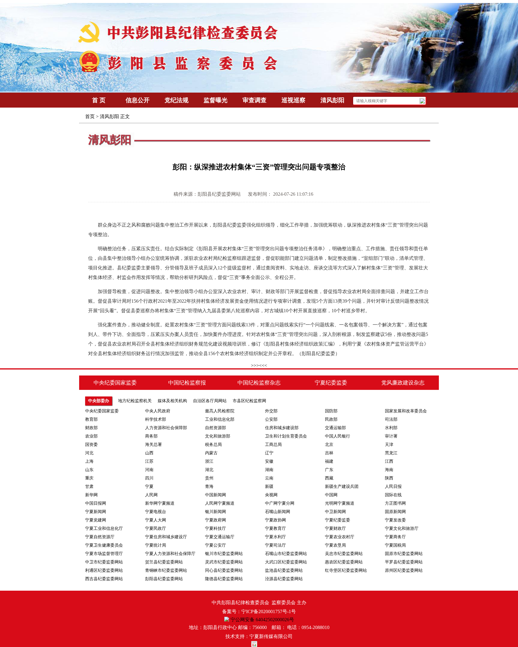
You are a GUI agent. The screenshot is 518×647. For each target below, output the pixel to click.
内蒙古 (211, 453)
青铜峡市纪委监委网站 (166, 570)
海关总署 (153, 444)
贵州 (209, 478)
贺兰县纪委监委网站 (164, 562)
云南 (269, 478)
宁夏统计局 (155, 545)
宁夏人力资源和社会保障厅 (170, 553)
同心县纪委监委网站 (224, 570)
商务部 (151, 436)
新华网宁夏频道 (159, 503)
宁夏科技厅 (215, 528)
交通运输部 (335, 428)
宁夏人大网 (155, 520)
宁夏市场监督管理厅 (104, 553)
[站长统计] (259, 644)
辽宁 (269, 453)
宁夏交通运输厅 (219, 537)
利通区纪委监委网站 (104, 570)
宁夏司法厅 (275, 545)
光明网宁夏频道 (339, 503)
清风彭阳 (109, 116)
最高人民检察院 (219, 411)
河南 (149, 469)
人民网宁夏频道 (219, 503)
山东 (89, 469)
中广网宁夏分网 (279, 503)
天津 (389, 444)
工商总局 (273, 444)
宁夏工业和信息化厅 (104, 528)
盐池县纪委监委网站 (284, 570)
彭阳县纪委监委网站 (164, 579)
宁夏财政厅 (335, 528)
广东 (329, 469)
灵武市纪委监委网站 (224, 562)
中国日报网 (95, 503)
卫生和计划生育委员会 (286, 436)
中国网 (331, 495)
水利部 (391, 428)
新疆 (269, 486)
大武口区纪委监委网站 (286, 562)
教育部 (91, 419)
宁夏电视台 (155, 511)
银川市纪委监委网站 (224, 553)
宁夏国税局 (395, 545)
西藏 (329, 478)
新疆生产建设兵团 (342, 486)
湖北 (209, 469)
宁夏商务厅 (395, 537)
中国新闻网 (215, 495)
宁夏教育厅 (275, 528)
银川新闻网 (215, 511)
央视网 (271, 495)
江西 (389, 461)
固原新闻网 (395, 511)
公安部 (271, 419)
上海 (89, 461)
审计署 (391, 436)
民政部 (331, 419)
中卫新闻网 (335, 511)
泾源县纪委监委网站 (284, 579)
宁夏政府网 (215, 520)
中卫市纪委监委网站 (104, 562)
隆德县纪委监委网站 (224, 579)
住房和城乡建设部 (282, 428)
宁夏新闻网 (95, 511)
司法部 (391, 419)
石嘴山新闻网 (277, 511)
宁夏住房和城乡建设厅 (166, 537)
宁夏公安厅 (215, 545)
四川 (149, 478)
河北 (89, 453)
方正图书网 (395, 503)
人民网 (151, 495)
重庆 (89, 478)
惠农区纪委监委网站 (344, 562)
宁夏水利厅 (275, 537)
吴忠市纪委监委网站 (344, 553)
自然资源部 (215, 428)
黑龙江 (391, 453)
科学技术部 (155, 419)
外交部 (271, 411)
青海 (209, 486)
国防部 (331, 411)
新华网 (91, 495)
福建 (329, 461)
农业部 (91, 436)
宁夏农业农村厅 (339, 537)
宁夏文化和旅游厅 (401, 528)
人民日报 (393, 486)
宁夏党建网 (95, 520)
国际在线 (393, 495)
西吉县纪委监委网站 (104, 579)
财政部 (91, 428)
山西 (149, 453)
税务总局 (213, 444)
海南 (389, 469)
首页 (90, 116)
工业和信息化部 (219, 419)
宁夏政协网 (275, 520)
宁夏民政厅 (155, 528)
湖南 (269, 469)
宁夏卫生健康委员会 (104, 545)
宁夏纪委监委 (337, 520)
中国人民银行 (337, 436)
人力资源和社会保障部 (166, 428)
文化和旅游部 (217, 436)
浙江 (209, 461)
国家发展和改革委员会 (406, 411)
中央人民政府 (157, 411)
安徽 (269, 461)
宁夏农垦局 (335, 545)
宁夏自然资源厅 (100, 537)
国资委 (91, 444)
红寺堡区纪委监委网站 (346, 570)
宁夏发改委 (395, 520)
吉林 (329, 453)
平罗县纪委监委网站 (404, 562)
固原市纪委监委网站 (404, 553)
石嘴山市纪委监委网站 (286, 553)
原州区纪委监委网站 (404, 570)
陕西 (389, 478)
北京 (329, 444)
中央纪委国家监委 (102, 411)
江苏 (149, 461)
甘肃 (89, 486)
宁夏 (149, 486)
